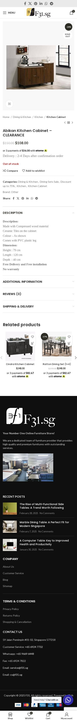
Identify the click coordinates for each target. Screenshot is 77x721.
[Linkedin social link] (41, 3)
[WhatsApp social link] (46, 3)
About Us (8, 566)
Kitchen (39, 117)
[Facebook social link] (25, 3)
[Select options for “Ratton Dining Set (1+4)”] (69, 343)
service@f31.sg (19, 667)
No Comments (47, 513)
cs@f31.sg (16, 674)
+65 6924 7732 (34, 646)
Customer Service (13, 573)
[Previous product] (65, 123)
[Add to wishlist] (32, 336)
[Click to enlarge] (9, 104)
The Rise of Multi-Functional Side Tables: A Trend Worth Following (42, 506)
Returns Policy (11, 615)
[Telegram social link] (51, 3)
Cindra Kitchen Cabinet (20, 364)
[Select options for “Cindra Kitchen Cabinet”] (32, 343)
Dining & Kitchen (22, 117)
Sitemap (7, 586)
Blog (5, 579)
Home (6, 117)
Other (14, 191)
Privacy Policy (11, 609)
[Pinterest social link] (35, 3)
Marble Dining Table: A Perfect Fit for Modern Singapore (44, 524)
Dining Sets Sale (49, 181)
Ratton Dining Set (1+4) (57, 364)
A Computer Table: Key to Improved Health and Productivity (44, 542)
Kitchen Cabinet (56, 117)
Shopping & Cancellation (17, 621)
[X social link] (30, 3)
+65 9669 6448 (25, 653)
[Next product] (72, 123)
